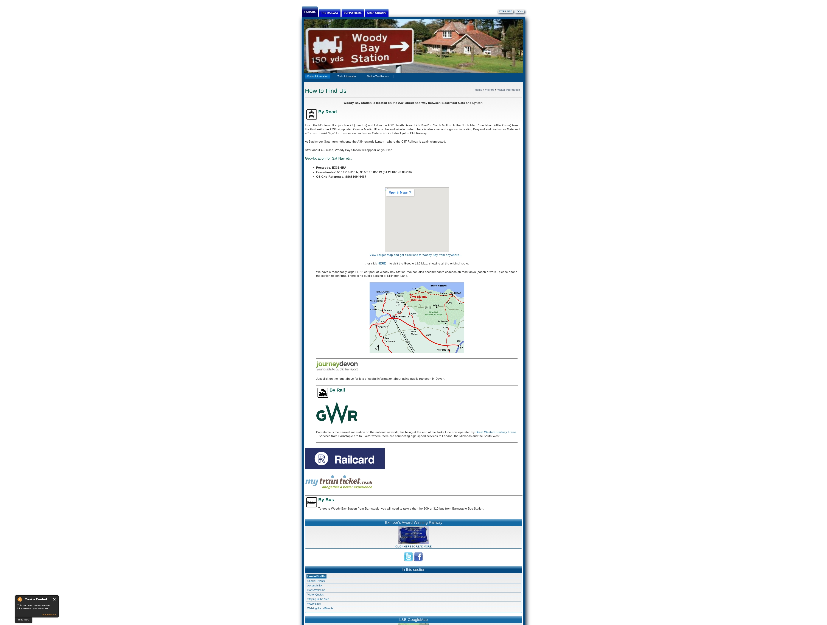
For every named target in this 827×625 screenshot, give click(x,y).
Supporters (353, 12)
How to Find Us (316, 576)
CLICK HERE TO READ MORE (413, 546)
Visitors (310, 11)
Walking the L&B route (320, 608)
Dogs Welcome (316, 590)
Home (478, 89)
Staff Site (505, 11)
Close (54, 599)
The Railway (329, 12)
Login (519, 11)
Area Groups (376, 12)
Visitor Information (508, 89)
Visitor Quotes (315, 594)
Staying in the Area (318, 599)
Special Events (316, 581)
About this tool (49, 614)
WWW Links (314, 603)
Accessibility (314, 585)
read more (23, 619)
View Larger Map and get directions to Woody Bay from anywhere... (417, 255)
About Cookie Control (19, 599)
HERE (383, 263)
